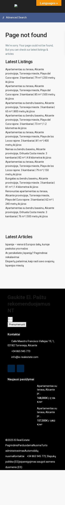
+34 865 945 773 (20, 351)
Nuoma (37, 445)
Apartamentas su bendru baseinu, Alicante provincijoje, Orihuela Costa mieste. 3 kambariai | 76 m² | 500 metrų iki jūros (29, 212)
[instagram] (20, 368)
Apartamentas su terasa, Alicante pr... (47, 390)
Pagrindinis (11, 445)
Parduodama (25, 445)
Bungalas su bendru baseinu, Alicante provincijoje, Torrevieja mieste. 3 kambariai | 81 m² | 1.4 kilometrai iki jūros (30, 182)
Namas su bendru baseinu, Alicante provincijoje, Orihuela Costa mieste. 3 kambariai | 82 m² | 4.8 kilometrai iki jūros (28, 153)
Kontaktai (19, 456)
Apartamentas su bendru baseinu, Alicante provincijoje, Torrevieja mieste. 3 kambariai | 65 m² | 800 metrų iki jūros (30, 107)
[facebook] (11, 368)
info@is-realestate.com (24, 357)
